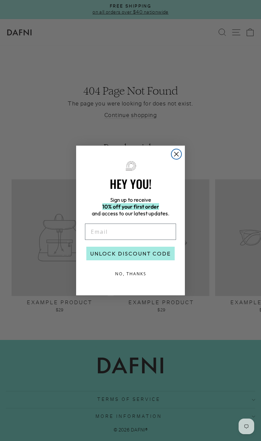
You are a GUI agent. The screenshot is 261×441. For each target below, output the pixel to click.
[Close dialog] (176, 154)
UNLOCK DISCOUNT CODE (130, 253)
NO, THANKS (130, 274)
